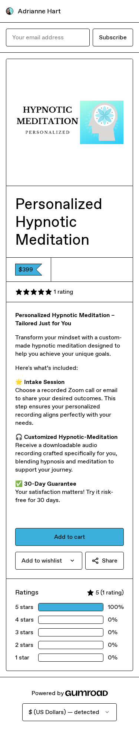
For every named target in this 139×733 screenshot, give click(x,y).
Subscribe (113, 37)
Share (110, 560)
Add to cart (69, 536)
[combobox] (48, 561)
